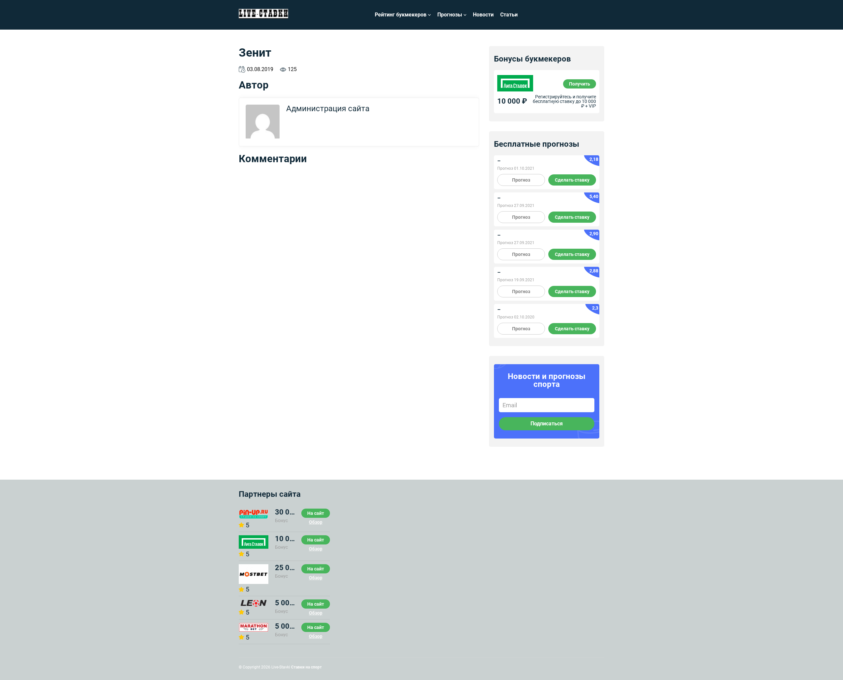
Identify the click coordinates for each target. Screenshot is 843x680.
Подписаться (546, 423)
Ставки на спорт (306, 667)
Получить (579, 84)
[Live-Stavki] (263, 15)
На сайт (315, 513)
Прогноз (521, 180)
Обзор (315, 522)
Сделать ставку (572, 180)
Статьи (509, 15)
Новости (483, 15)
